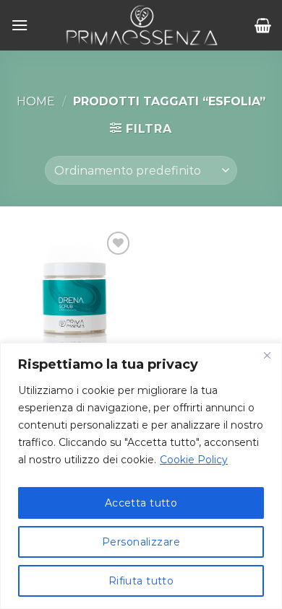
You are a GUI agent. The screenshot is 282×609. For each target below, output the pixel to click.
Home (36, 101)
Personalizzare (141, 541)
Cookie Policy (194, 459)
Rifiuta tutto (141, 580)
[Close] (266, 355)
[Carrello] (263, 25)
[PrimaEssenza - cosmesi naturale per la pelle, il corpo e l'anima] (141, 25)
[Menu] (19, 25)
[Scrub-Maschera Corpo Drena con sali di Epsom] (72, 289)
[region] (141, 476)
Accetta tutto (141, 502)
